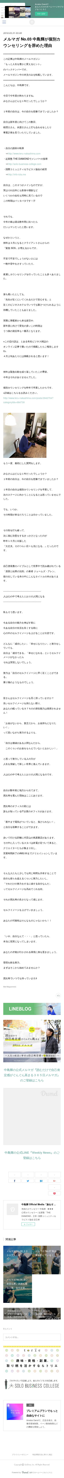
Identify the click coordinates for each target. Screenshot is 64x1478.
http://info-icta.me (17, 174)
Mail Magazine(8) (9, 987)
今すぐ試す (41, 14)
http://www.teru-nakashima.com (24, 153)
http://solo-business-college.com (24, 164)
